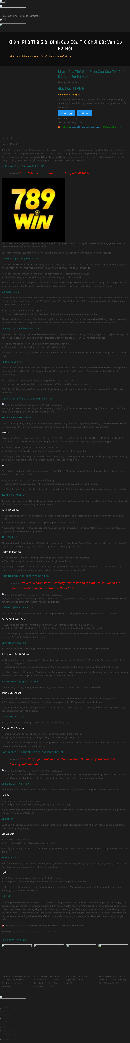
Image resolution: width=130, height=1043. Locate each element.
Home (2, 16)
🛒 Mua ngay (66, 113)
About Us (9, 16)
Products (25, 16)
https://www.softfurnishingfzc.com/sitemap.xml (34, 931)
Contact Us (35, 16)
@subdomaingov (21, 925)
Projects (17, 16)
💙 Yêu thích (84, 113)
